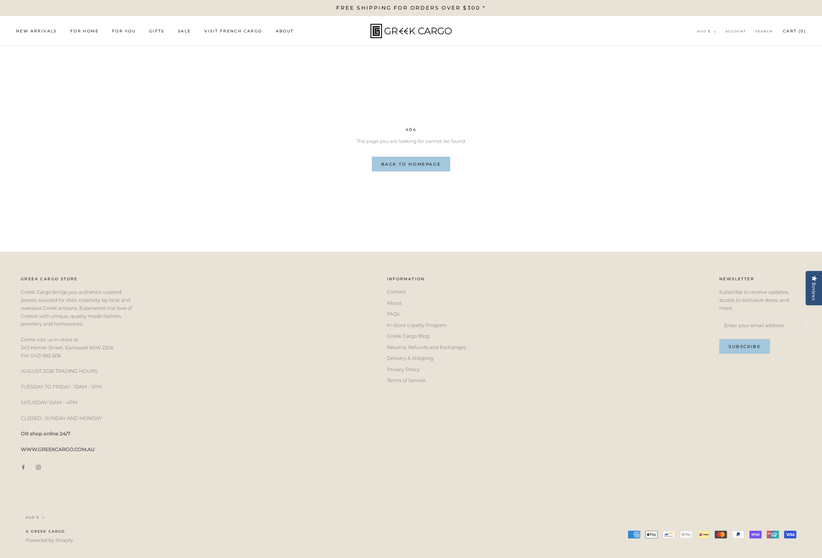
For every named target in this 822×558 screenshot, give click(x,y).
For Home (84, 31)
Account (735, 32)
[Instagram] (38, 467)
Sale (184, 31)
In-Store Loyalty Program (417, 325)
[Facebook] (23, 467)
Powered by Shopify (49, 540)
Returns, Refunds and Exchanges (426, 347)
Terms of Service (406, 380)
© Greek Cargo (45, 531)
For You (124, 31)
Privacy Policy (403, 369)
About (285, 31)
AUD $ (704, 32)
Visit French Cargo (233, 31)
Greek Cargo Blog (408, 336)
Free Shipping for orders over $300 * (410, 8)
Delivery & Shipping (410, 358)
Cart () (794, 31)
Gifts (156, 31)
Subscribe (745, 346)
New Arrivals (36, 31)
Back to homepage (411, 164)
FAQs (393, 314)
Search (764, 32)
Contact (396, 292)
